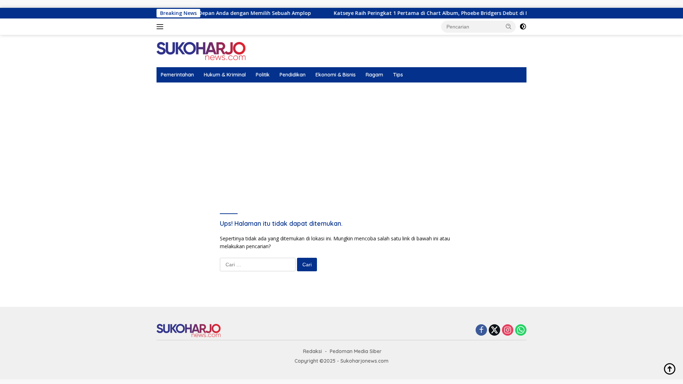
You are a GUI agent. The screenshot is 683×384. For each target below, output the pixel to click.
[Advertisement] (341, 136)
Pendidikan (293, 74)
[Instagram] (507, 330)
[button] (509, 26)
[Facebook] (481, 330)
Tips (398, 74)
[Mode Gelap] (522, 27)
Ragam (374, 74)
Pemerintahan (177, 74)
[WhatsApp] (520, 330)
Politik (263, 74)
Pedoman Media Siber (356, 351)
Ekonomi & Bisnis (336, 74)
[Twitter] (494, 330)
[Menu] (161, 27)
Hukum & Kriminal (225, 74)
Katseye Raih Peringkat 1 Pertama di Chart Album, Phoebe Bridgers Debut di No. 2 (424, 13)
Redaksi (312, 351)
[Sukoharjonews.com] (201, 50)
